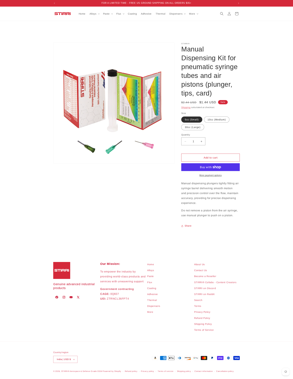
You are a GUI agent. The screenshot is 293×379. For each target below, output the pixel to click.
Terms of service (165, 371)
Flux (149, 282)
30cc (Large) (193, 127)
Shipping (186, 107)
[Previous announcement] (54, 3)
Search (198, 300)
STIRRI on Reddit (204, 294)
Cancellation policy (225, 371)
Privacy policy (147, 371)
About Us (199, 264)
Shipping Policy (203, 324)
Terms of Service (204, 330)
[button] (94, 13)
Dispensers (153, 306)
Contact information (203, 371)
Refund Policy (202, 318)
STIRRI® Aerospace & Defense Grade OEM (81, 371)
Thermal (152, 300)
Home (150, 264)
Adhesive (152, 294)
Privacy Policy (202, 312)
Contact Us (200, 270)
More (150, 312)
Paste (150, 276)
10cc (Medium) (217, 119)
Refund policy (131, 371)
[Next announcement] (238, 3)
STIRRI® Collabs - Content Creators (215, 282)
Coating (151, 288)
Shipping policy (184, 371)
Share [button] (188, 225)
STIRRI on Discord (205, 288)
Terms (197, 306)
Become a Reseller (205, 276)
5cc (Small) (192, 119)
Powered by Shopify (112, 371)
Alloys (150, 270)
